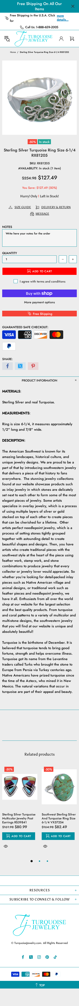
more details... (62, 18)
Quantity (9, 253)
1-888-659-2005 (47, 27)
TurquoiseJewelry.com (33, 38)
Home (13, 52)
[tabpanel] (20, 812)
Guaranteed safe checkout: (25, 327)
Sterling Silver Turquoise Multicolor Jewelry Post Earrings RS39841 (19, 818)
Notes (7, 227)
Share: (7, 359)
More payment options (39, 302)
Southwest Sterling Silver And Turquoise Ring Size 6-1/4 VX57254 (59, 818)
